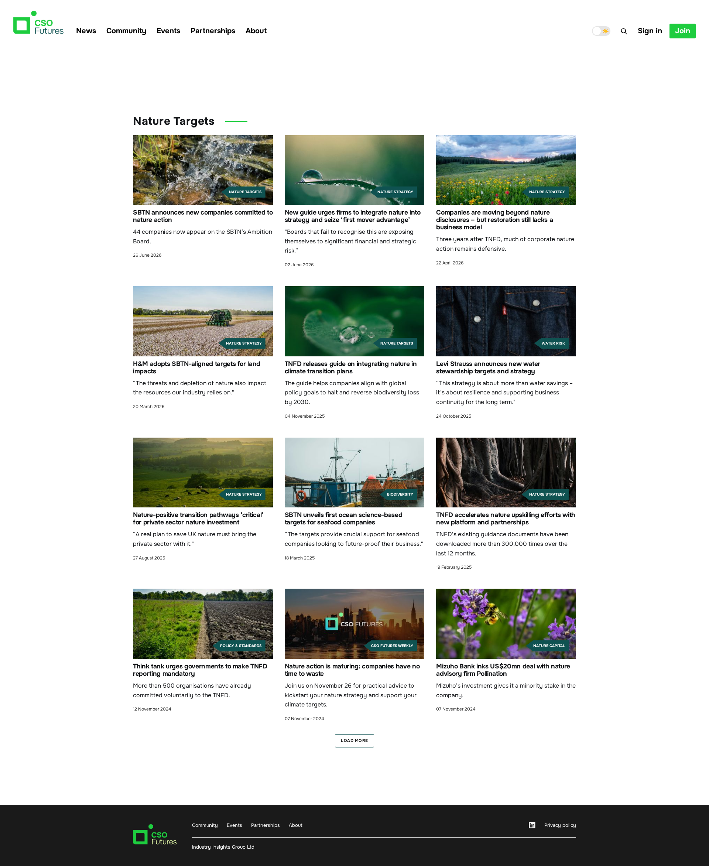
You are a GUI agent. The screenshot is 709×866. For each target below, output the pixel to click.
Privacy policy (560, 825)
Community (126, 30)
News (86, 30)
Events (168, 30)
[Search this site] (624, 31)
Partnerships (213, 30)
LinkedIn (532, 825)
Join (682, 30)
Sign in (650, 30)
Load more (354, 740)
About (256, 30)
